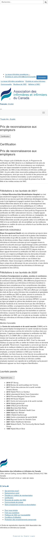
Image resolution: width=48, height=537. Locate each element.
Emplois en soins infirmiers (15, 76)
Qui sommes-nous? (12, 491)
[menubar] (24, 82)
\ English (7, 104)
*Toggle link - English (7, 119)
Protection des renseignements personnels (20, 519)
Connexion (42, 77)
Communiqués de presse (14, 502)
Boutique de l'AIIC (20, 84)
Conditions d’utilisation (13, 517)
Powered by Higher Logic (24, 536)
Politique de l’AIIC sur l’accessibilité (17, 515)
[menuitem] (16, 74)
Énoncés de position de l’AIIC (15, 500)
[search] (45, 2)
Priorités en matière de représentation (19, 495)
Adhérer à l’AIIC (34, 84)
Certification (5, 136)
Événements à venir (12, 493)
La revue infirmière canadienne (16, 74)
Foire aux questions (12, 512)
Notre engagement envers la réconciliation (20, 504)
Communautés (30, 76)
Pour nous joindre (11, 510)
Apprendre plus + (7, 377)
